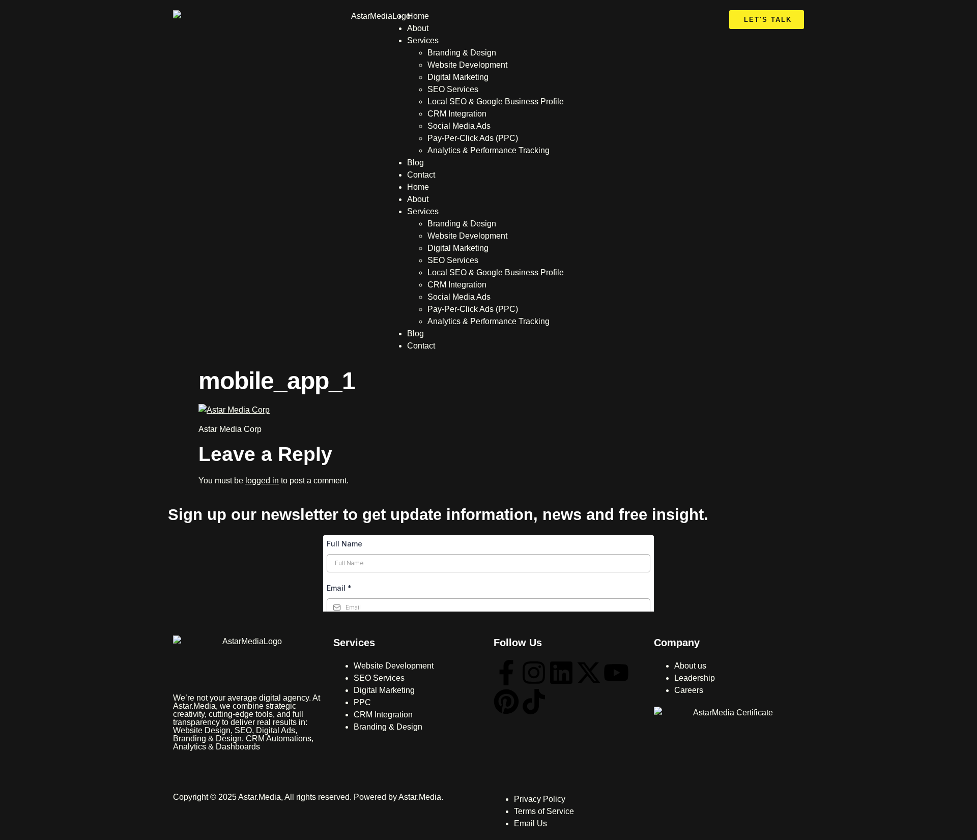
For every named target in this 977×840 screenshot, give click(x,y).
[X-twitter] (588, 672)
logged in (262, 480)
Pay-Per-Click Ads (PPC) (472, 138)
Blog (415, 162)
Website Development (467, 65)
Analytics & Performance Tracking (488, 150)
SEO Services (452, 89)
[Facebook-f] (506, 672)
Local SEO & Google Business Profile (495, 101)
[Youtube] (616, 672)
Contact (421, 174)
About (417, 28)
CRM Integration (456, 113)
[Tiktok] (534, 701)
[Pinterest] (506, 701)
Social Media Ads (459, 126)
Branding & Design (461, 52)
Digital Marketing (458, 77)
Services (423, 40)
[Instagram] (534, 672)
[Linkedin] (561, 672)
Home (418, 16)
